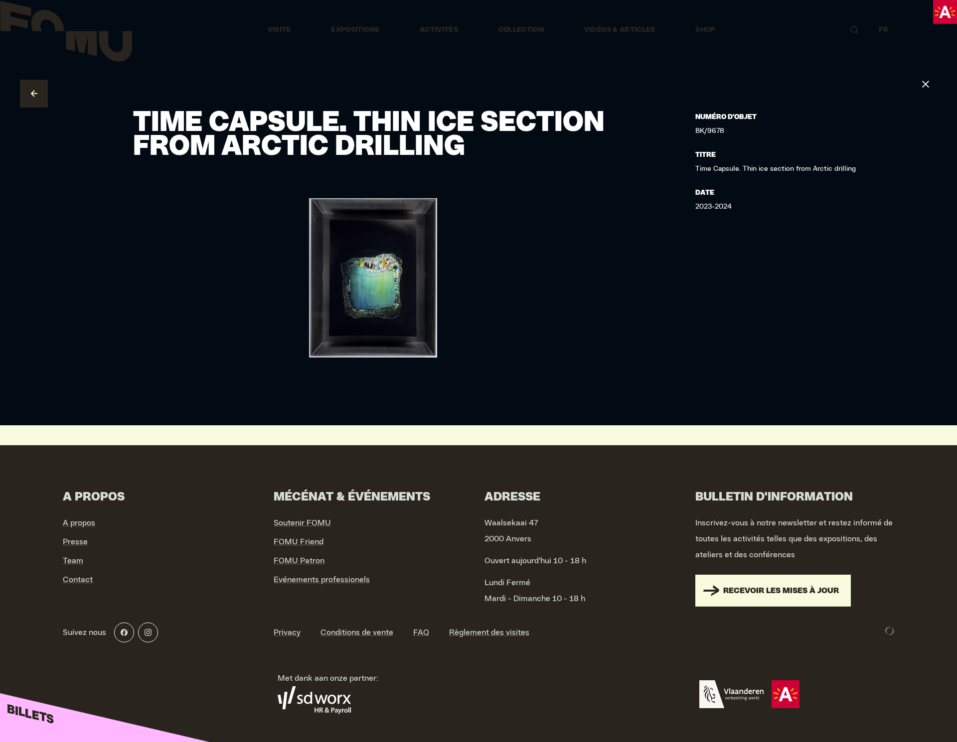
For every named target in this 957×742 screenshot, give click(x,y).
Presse (75, 542)
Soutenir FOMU (302, 523)
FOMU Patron (299, 561)
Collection (521, 29)
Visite (279, 29)
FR (883, 29)
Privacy (287, 632)
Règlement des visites (489, 632)
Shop (705, 29)
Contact (78, 580)
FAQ (421, 632)
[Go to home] (66, 30)
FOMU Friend (298, 542)
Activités (439, 29)
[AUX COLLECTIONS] (34, 94)
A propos (79, 523)
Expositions (355, 29)
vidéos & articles (619, 29)
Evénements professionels (322, 580)
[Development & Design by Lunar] (889, 631)
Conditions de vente (356, 632)
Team (73, 561)
